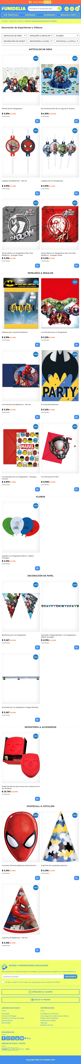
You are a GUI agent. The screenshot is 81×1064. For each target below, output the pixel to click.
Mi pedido (5, 1014)
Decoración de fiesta (16, 21)
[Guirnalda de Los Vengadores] (21, 678)
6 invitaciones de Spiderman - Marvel (16, 404)
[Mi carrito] (77, 9)
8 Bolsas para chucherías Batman (15, 332)
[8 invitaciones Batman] (60, 375)
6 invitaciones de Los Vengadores (54, 332)
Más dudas (6, 1023)
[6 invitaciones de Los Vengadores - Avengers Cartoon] (21, 448)
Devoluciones (7, 1020)
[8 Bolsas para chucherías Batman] (21, 303)
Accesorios (49, 15)
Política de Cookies (48, 1020)
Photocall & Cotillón (67, 41)
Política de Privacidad (49, 1018)
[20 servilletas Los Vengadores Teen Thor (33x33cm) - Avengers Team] (21, 224)
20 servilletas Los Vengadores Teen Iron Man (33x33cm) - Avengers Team (58, 254)
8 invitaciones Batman (49, 404)
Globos (59, 36)
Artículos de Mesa (12, 36)
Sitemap (43, 1023)
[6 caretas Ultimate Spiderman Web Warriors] (21, 836)
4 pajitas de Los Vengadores (52, 181)
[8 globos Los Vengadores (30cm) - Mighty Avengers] (21, 527)
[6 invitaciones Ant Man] (60, 448)
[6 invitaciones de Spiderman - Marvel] (21, 375)
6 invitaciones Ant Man (50, 477)
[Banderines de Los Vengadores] (21, 606)
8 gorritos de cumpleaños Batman (54, 865)
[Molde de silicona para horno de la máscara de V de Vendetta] (21, 757)
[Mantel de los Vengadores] (21, 79)
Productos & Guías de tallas (13, 1018)
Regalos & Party (69, 15)
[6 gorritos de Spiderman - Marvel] (21, 909)
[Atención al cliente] (72, 9)
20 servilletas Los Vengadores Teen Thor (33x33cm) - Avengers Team (17, 254)
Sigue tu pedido (42, 1000)
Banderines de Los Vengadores (14, 635)
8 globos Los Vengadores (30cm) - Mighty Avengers (18, 557)
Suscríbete (70, 977)
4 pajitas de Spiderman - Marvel (14, 181)
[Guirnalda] (60, 606)
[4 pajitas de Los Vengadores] (60, 152)
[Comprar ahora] (37, 121)
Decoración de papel (13, 41)
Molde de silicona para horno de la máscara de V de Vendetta (21, 787)
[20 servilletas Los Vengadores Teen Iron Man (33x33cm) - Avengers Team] (60, 224)
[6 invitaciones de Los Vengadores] (60, 303)
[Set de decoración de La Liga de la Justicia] (60, 79)
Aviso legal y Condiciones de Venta (54, 1016)
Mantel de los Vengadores (12, 109)
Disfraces (30, 15)
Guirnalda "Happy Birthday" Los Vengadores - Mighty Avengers (59, 636)
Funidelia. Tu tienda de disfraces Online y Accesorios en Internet (14, 8)
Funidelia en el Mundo (49, 1014)
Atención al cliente (42, 992)
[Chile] (4, 1038)
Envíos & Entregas (9, 1016)
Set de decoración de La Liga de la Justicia (58, 109)
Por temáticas (10, 15)
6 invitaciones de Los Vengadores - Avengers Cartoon (19, 478)
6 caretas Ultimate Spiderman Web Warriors (19, 865)
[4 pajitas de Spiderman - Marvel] (21, 152)
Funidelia (5, 21)
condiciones (36, 982)
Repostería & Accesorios (41, 41)
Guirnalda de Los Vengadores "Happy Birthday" (20, 707)
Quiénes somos (46, 1025)
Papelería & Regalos (40, 36)
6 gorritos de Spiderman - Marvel (14, 938)
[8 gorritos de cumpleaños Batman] (60, 836)
